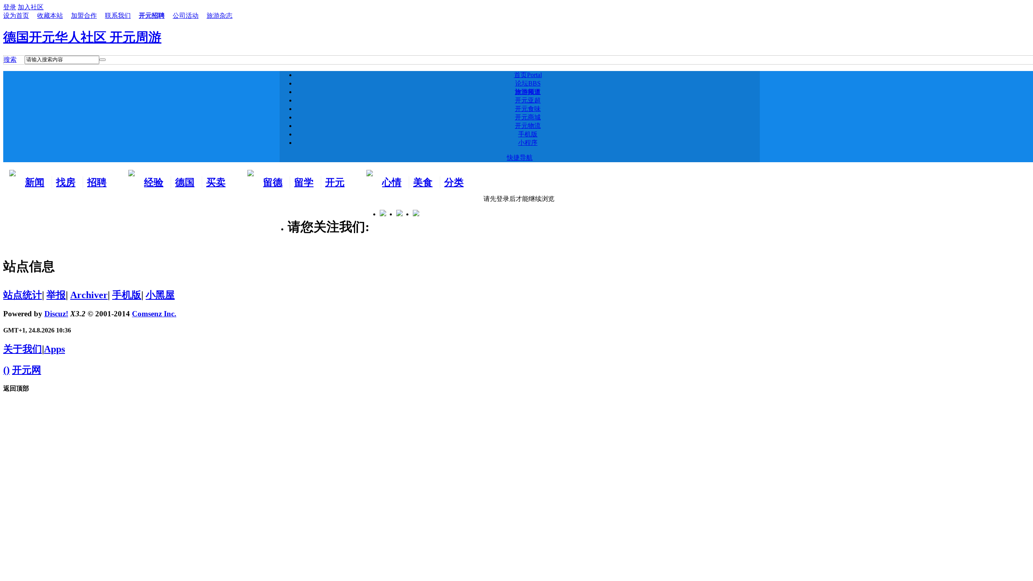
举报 (56, 295)
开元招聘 (152, 15)
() (6, 370)
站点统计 (22, 295)
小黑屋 (160, 295)
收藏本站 (50, 15)
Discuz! (56, 313)
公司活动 (186, 15)
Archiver (89, 295)
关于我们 (22, 349)
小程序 (527, 142)
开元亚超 (528, 100)
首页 (528, 74)
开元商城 (528, 117)
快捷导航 (520, 157)
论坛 (528, 83)
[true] (102, 60)
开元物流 (528, 125)
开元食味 (528, 108)
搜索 (10, 59)
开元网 (26, 370)
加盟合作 (84, 15)
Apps (54, 349)
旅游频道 (528, 91)
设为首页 (16, 15)
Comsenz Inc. (154, 313)
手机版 (527, 134)
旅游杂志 (219, 15)
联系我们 (118, 15)
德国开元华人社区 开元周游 (82, 37)
